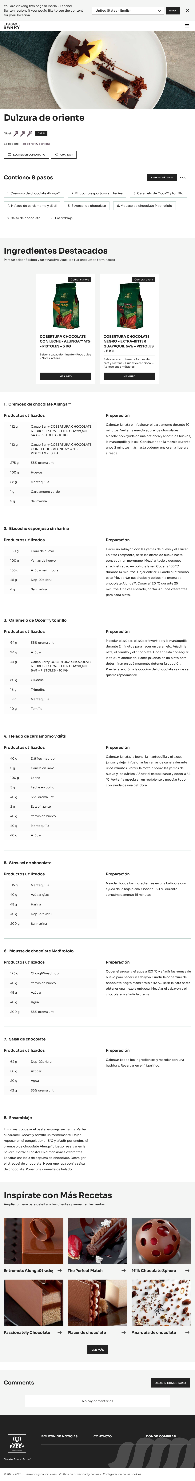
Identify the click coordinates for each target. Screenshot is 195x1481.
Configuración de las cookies (122, 1474)
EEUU (183, 177)
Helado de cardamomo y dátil (34, 206)
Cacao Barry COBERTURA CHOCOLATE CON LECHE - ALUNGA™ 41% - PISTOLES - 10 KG (61, 449)
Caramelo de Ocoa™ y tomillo (160, 193)
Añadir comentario (170, 1383)
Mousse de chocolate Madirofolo (146, 206)
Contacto (103, 1436)
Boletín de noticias (59, 1436)
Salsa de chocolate (25, 218)
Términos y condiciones (41, 1474)
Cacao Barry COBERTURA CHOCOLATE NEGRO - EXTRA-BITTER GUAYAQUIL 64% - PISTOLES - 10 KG (61, 431)
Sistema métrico (162, 177)
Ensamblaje (64, 218)
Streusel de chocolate (88, 206)
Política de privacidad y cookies (80, 1474)
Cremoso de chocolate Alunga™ (35, 193)
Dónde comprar (161, 1436)
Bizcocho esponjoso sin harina (99, 193)
